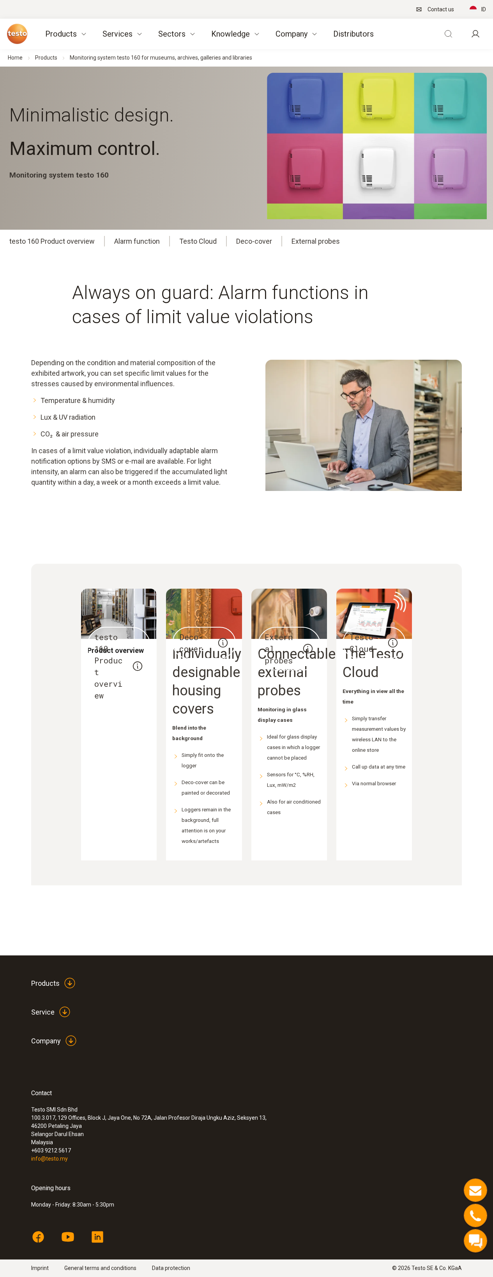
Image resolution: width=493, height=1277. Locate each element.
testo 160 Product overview (52, 241)
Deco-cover (254, 241)
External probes (316, 241)
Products (46, 58)
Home (15, 58)
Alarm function (137, 241)
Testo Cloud (198, 241)
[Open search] (448, 33)
